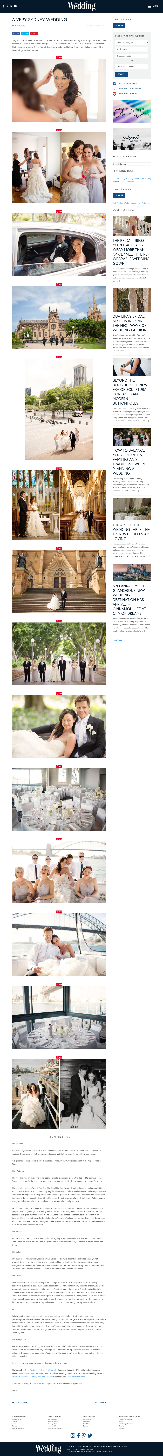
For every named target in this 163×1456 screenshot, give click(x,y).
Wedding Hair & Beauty (55, 1428)
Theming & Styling (18, 1428)
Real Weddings (16, 1419)
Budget (85, 1426)
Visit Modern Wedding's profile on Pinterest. (131, 203)
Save (60, 57)
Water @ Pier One (26, 1373)
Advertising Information (126, 1424)
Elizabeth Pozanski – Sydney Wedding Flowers (32, 1376)
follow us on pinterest (129, 94)
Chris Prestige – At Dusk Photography (40, 1370)
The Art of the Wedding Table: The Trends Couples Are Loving (132, 532)
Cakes (14, 1424)
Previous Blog (21, 1403)
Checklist (116, 178)
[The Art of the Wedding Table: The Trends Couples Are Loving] (132, 509)
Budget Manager (128, 178)
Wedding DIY (52, 1426)
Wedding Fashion (53, 1421)
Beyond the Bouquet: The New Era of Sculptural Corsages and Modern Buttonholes (130, 392)
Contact (121, 1426)
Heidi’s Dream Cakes (76, 1376)
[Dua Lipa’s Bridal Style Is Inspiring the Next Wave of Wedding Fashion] (132, 300)
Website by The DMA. (120, 1446)
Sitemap (121, 1428)
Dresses (14, 1421)
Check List (86, 1424)
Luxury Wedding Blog (88, 1452)
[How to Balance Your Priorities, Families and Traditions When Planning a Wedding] (132, 437)
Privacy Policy (80, 1449)
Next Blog (99, 1403)
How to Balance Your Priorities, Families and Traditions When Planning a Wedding (129, 462)
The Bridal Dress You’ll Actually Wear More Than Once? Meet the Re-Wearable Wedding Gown (131, 252)
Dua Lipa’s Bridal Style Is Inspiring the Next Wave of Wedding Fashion (130, 323)
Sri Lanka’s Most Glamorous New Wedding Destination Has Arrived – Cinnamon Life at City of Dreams (129, 600)
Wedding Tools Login (125, 1419)
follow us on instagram (130, 89)
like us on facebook (128, 83)
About (121, 1421)
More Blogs (117, 640)
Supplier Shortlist (126, 181)
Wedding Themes (53, 1424)
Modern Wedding (48, 1449)
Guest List (139, 178)
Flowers (14, 1426)
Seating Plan (87, 1419)
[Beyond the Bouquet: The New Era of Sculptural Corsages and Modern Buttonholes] (132, 367)
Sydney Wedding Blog (105, 1452)
